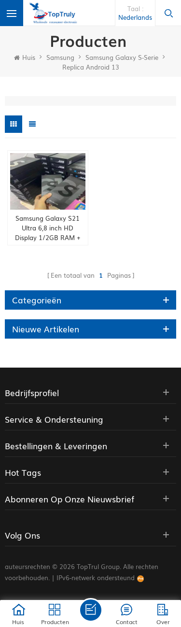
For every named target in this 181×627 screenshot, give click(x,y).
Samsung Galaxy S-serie (121, 57)
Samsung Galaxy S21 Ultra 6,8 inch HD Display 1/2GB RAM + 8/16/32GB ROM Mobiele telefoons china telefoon (47, 228)
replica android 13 (90, 66)
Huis (28, 57)
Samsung (60, 57)
